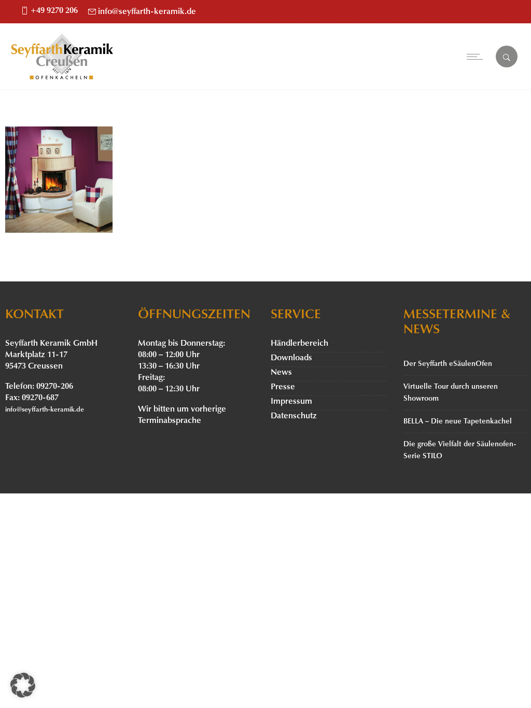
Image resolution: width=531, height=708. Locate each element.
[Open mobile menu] (477, 56)
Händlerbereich (299, 343)
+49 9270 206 (54, 11)
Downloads (291, 358)
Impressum (291, 402)
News (281, 373)
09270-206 (54, 387)
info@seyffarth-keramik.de (147, 12)
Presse (283, 387)
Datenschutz (294, 416)
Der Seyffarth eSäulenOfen (447, 364)
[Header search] (506, 57)
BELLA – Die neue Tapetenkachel (457, 422)
